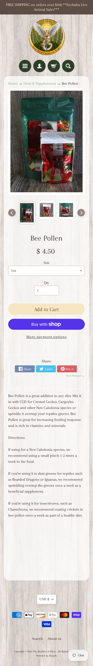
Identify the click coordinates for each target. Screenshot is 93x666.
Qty (46, 282)
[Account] (39, 66)
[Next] (81, 212)
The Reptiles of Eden (45, 651)
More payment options (46, 336)
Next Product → (75, 375)
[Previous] (12, 212)
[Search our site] (68, 66)
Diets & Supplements (40, 83)
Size (46, 263)
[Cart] (54, 66)
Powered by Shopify (46, 655)
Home (13, 83)
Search (37, 638)
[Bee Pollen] (26, 212)
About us (54, 638)
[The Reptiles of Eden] (46, 37)
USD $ (44, 599)
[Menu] (25, 66)
